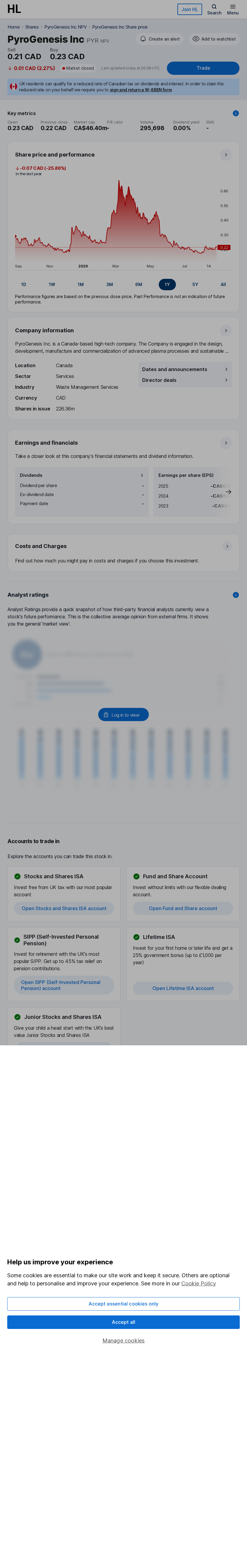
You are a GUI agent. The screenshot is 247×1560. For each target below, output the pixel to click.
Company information (44, 330)
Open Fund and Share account (183, 908)
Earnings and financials (46, 443)
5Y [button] (195, 284)
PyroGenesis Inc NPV (65, 27)
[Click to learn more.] (235, 113)
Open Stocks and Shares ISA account (64, 908)
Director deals (159, 380)
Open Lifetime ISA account (183, 988)
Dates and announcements (174, 369)
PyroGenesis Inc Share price (120, 27)
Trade (203, 68)
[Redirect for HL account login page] (123, 714)
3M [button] (109, 284)
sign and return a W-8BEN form (141, 89)
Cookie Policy (198, 1283)
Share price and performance (55, 154)
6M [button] (138, 284)
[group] (123, 284)
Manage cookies (123, 1340)
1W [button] (52, 284)
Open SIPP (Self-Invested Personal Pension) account (60, 985)
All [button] (223, 284)
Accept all (124, 1322)
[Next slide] (222, 492)
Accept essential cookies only (124, 1304)
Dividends (31, 475)
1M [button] (81, 284)
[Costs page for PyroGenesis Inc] (123, 553)
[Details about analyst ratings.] (235, 595)
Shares (32, 27)
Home (14, 27)
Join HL (189, 9)
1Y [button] (167, 284)
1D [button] (23, 284)
